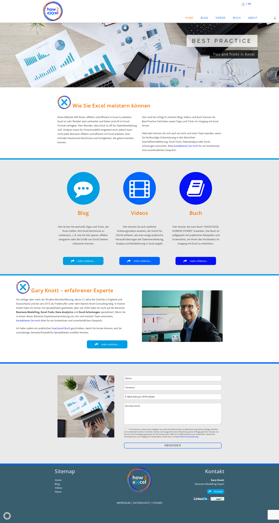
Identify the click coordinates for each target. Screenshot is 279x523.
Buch (237, 18)
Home (189, 18)
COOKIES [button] (157, 502)
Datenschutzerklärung (189, 436)
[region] (139, 55)
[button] (7, 516)
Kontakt (218, 491)
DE (243, 3)
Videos (221, 18)
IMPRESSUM (123, 502)
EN (249, 3)
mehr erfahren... (86, 261)
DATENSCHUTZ (141, 502)
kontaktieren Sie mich (186, 145)
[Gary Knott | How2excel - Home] (53, 20)
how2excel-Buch (61, 328)
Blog (204, 18)
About (253, 18)
